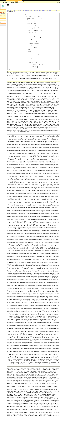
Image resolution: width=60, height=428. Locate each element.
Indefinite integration (19, 10)
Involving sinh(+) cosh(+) (53, 10)
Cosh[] (13, 10)
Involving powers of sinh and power (45, 10)
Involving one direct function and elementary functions (27, 10)
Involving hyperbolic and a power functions (37, 10)
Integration (15, 10)
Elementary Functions (9, 10)
